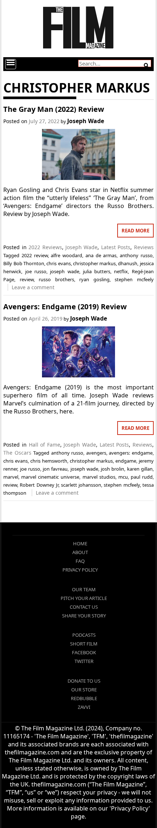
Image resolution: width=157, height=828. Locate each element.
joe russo (35, 271)
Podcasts (84, 635)
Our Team (84, 589)
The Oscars (17, 452)
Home (80, 543)
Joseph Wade (85, 121)
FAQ (80, 561)
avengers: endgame (130, 453)
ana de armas (100, 255)
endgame (125, 461)
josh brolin (112, 469)
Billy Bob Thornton (23, 263)
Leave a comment (33, 287)
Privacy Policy (80, 569)
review (27, 279)
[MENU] (10, 64)
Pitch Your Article (84, 598)
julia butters (96, 271)
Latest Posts (115, 247)
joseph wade (64, 271)
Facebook (84, 652)
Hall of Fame (44, 444)
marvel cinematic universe (50, 477)
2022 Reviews (45, 247)
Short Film (83, 643)
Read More (135, 230)
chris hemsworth (48, 461)
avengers (96, 453)
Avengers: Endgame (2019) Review (65, 306)
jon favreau (55, 469)
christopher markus (94, 263)
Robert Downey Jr (39, 485)
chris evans (58, 263)
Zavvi (84, 707)
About (80, 552)
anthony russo (136, 255)
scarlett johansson (81, 485)
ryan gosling (94, 279)
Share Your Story (84, 615)
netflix (121, 271)
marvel (10, 477)
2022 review (35, 255)
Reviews (144, 247)
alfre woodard (66, 255)
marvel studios (99, 477)
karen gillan (140, 469)
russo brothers (56, 279)
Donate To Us (84, 681)
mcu (123, 477)
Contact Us (84, 607)
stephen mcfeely (134, 279)
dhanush (127, 263)
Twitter (83, 661)
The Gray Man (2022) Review (53, 109)
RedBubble (84, 698)
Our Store (84, 689)
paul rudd (142, 477)
